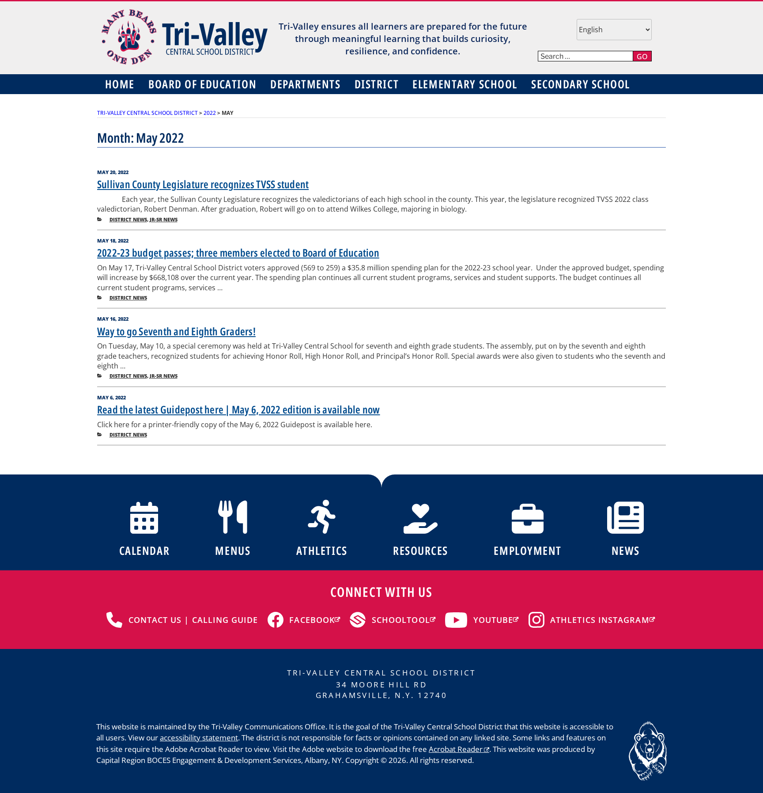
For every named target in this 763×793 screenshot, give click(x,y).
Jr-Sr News (164, 219)
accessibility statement (199, 737)
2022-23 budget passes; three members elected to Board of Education (238, 252)
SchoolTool (401, 620)
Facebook (312, 620)
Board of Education (202, 84)
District (377, 84)
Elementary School (464, 84)
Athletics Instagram (600, 620)
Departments (305, 84)
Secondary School (580, 84)
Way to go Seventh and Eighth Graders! (176, 331)
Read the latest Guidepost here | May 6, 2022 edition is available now (238, 409)
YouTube (493, 620)
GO (642, 56)
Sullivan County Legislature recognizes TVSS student (203, 184)
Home (120, 84)
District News (128, 219)
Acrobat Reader (456, 749)
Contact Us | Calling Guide (193, 620)
